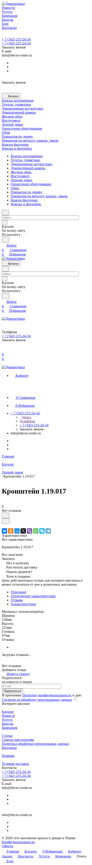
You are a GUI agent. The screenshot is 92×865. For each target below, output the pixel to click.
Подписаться (12, 691)
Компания (9, 728)
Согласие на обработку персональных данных (37, 700)
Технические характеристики (33, 596)
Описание (18, 592)
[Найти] (5, 240)
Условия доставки (15, 764)
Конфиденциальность (18, 842)
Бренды (7, 724)
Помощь (8, 756)
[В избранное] (5, 515)
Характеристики (23, 604)
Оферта (7, 846)
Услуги (7, 720)
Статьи (7, 736)
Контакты (9, 748)
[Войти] (4, 350)
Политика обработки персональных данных (35, 744)
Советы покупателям (18, 740)
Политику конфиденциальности (46, 695)
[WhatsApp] (35, 531)
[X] (23, 531)
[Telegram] (48, 531)
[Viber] (29, 531)
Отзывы (17, 600)
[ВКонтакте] (4, 531)
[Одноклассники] (10, 531)
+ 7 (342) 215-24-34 (16, 39)
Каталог (8, 712)
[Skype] (42, 531)
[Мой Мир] (17, 531)
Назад (26, 417)
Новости (8, 716)
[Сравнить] (6, 521)
